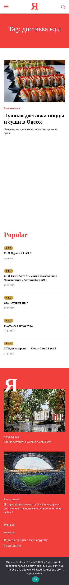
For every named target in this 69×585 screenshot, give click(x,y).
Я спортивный (11, 499)
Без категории (12, 108)
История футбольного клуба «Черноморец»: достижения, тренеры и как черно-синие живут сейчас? (33, 508)
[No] (64, 571)
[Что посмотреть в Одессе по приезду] (34, 410)
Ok (35, 579)
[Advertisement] (34, 180)
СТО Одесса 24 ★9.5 (17, 253)
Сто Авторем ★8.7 (16, 302)
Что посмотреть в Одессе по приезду (27, 441)
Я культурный (11, 437)
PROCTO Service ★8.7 (18, 325)
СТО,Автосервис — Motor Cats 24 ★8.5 (30, 348)
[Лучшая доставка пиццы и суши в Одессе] (34, 81)
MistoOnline (12, 545)
